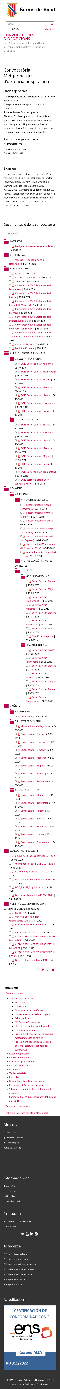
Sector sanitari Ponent (32, 773)
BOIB (18, 273)
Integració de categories (27, 1030)
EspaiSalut (10, 1132)
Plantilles (14, 1077)
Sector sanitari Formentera (35, 742)
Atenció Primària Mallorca (16, 1254)
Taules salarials (17, 1073)
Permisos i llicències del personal (26, 1085)
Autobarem (27, 716)
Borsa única (21, 1002)
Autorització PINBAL (26, 277)
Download (13, 233)
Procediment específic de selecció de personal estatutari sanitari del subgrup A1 (34, 1045)
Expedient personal (19, 1053)
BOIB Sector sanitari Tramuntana (38, 371)
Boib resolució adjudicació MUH (32, 960)
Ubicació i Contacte (13, 1148)
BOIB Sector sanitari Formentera (38, 403)
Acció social (15, 1069)
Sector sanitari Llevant (33, 749)
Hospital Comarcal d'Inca (16, 1279)
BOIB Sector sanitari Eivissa (35, 411)
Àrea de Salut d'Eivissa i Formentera (20, 1264)
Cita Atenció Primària (14, 1137)
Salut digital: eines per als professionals (27, 1112)
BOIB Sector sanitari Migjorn (36, 363)
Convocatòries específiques (29, 1010)
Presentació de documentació (30, 924)
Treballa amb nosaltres (18, 46)
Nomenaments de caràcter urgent (32, 1014)
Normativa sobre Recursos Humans (27, 1081)
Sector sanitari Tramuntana (35, 781)
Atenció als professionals (22, 1061)
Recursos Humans (37, 43)
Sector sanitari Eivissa (32, 734)
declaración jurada (25, 932)
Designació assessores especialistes (34, 246)
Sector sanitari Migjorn (33, 765)
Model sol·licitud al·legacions (35, 726)
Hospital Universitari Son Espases (19, 1269)
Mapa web (10, 1186)
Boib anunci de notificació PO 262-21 (34, 895)
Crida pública (22, 1018)
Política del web (10, 1196)
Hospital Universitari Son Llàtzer (19, 1274)
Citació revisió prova (42, 636)
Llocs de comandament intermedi (32, 1026)
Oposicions (39, 46)
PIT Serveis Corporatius (27, 1022)
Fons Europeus (10, 1226)
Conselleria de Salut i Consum (18, 1221)
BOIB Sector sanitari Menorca (36, 387)
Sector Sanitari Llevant (44, 612)
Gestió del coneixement (18, 1106)
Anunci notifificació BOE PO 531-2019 (34, 863)
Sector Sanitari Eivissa (43, 628)
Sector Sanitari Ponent (44, 581)
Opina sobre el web (12, 1201)
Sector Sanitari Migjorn (44, 589)
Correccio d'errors (24, 344)
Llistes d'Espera (12, 1142)
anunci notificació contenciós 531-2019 (35, 855)
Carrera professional (20, 1065)
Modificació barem (24, 348)
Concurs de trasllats (19, 1057)
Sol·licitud (20, 281)
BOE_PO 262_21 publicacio (29, 887)
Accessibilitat (10, 1191)
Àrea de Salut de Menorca (16, 1259)
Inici (6, 43)
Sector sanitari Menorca (38, 520)
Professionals (18, 43)
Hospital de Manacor (14, 1284)
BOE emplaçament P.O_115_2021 (32, 871)
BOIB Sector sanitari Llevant (36, 395)
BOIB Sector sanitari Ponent (35, 379)
